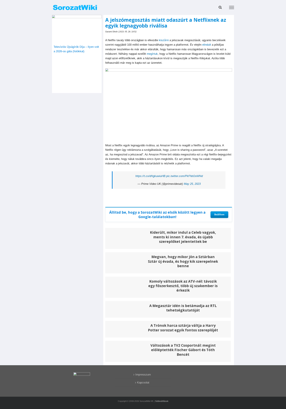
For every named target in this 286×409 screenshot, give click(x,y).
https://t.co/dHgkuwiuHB (150, 176)
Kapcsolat (143, 382)
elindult (206, 44)
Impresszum (143, 374)
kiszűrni (164, 40)
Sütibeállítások (161, 401)
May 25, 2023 (192, 183)
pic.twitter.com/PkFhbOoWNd (184, 176)
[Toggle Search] (220, 7)
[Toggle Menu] (231, 7)
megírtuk (152, 53)
